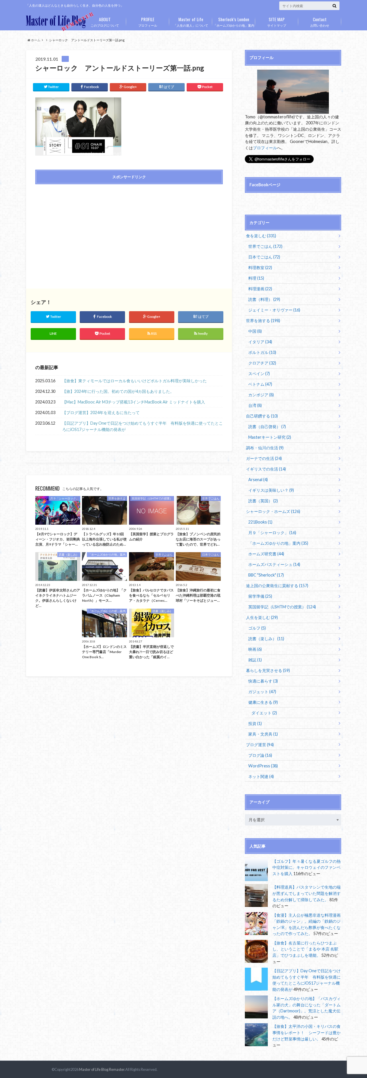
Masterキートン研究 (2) (269, 437)
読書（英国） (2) (263, 500)
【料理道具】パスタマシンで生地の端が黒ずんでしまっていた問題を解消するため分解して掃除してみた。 (306, 893)
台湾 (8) (255, 405)
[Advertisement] (81, 230)
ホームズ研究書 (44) (266, 553)
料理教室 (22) (260, 267)
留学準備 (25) (260, 596)
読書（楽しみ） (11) (266, 638)
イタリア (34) (260, 341)
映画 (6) (255, 649)
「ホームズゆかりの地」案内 (233, 21)
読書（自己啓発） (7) (267, 426)
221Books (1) (260, 522)
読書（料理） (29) (264, 299)
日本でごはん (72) (264, 256)
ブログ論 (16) (260, 755)
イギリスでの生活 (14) (266, 469)
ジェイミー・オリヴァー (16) (274, 309)
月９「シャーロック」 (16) (272, 532)
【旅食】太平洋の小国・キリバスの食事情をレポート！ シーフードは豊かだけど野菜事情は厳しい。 (306, 1032)
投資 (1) (255, 723)
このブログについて (105, 21)
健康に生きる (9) (263, 702)
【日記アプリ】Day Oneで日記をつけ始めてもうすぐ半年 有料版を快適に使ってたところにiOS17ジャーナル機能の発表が (142, 426)
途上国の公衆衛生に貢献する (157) (277, 585)
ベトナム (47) (260, 384)
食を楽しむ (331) (261, 235)
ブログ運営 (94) (260, 744)
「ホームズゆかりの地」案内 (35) (278, 543)
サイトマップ (276, 21)
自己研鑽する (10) (262, 415)
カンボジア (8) (261, 394)
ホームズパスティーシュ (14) (274, 564)
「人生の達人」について (190, 21)
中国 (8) (255, 331)
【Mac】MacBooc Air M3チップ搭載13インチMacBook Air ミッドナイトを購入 (133, 401)
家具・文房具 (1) (263, 734)
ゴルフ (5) (257, 628)
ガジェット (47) (262, 691)
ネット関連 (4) (261, 776)
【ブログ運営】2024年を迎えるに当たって (101, 412)
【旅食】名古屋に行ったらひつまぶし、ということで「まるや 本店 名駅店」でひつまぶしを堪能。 (305, 949)
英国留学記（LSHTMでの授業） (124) (282, 606)
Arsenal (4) (258, 479)
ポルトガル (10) (262, 352)
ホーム (35, 40)
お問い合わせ (319, 21)
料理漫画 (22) (260, 288)
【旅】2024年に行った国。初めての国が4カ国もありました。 (118, 391)
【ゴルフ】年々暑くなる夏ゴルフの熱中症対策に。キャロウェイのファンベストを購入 (306, 867)
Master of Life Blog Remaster (101, 1069)
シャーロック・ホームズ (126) (273, 511)
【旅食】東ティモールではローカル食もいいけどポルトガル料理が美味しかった (134, 380)
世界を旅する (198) (263, 320)
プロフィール (147, 21)
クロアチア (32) (262, 362)
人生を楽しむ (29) (262, 617)
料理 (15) (256, 278)
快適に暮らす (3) (263, 681)
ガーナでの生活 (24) (264, 458)
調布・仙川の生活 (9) (265, 447)
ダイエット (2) (264, 712)
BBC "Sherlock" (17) (266, 575)
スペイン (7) (259, 373)
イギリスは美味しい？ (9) (271, 490)
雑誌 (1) (255, 659)
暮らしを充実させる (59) (268, 670)
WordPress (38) (263, 765)
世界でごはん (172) (265, 246)
